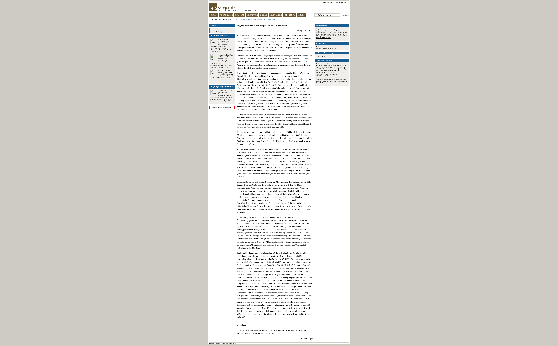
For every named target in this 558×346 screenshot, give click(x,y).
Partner (330, 2)
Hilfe (347, 2)
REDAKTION (252, 15)
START (213, 15)
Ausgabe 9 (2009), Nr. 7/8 (231, 19)
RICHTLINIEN (276, 15)
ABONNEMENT (226, 15)
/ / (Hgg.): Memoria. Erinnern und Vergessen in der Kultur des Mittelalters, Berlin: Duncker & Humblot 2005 (220, 45)
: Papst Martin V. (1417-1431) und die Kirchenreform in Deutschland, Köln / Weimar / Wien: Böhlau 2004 (221, 74)
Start (219, 19)
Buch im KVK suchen (323, 38)
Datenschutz (339, 2)
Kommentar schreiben (217, 29)
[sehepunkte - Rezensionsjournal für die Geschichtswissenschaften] (279, 7)
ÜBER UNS (239, 15)
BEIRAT (263, 15)
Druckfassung (215, 31)
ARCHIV (301, 15)
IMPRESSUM (290, 15)
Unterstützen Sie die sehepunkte (222, 107)
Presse (324, 2)
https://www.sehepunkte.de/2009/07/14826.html (327, 75)
